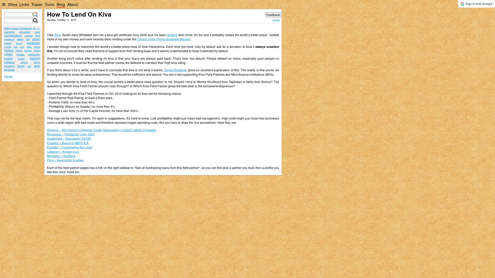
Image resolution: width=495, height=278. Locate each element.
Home (8, 76)
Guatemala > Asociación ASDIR (69, 138)
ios (15, 47)
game (19, 43)
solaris (24, 62)
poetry (8, 58)
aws (7, 28)
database (9, 39)
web (37, 66)
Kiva (57, 35)
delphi (20, 39)
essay (7, 43)
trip (29, 66)
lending (172, 35)
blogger (15, 28)
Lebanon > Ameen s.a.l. (63, 151)
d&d (37, 35)
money (28, 50)
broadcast (26, 28)
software (9, 62)
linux (37, 47)
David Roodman (175, 70)
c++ (38, 28)
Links (24, 4)
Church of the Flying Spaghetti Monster (163, 39)
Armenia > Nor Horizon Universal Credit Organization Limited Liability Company (101, 130)
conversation (13, 35)
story (37, 62)
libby (29, 47)
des (28, 39)
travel (21, 66)
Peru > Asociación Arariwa (65, 160)
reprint (35, 58)
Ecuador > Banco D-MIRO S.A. (68, 143)
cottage (29, 35)
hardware (33, 43)
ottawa (20, 54)
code (37, 32)
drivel (36, 39)
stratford (9, 66)
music (36, 50)
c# (34, 28)
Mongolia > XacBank (61, 156)
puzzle (21, 58)
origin (8, 54)
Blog (61, 4)
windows (9, 70)
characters (24, 32)
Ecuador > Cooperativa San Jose (69, 147)
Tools (49, 4)
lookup (9, 50)
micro (18, 50)
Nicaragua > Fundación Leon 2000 (71, 134)
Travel (36, 4)
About (72, 4)
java (22, 47)
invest (7, 47)
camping (9, 32)
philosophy (34, 54)
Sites (12, 4)
